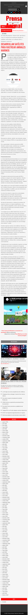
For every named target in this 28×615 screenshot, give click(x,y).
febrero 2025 (5, 452)
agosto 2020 (5, 545)
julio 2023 (4, 485)
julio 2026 (4, 423)
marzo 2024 (5, 471)
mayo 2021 (4, 529)
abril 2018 (4, 593)
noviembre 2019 (6, 560)
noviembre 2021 (6, 519)
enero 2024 (5, 475)
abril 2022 (4, 511)
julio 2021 (4, 526)
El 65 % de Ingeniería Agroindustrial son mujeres (13, 412)
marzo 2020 (5, 553)
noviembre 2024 (6, 458)
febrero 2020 (5, 555)
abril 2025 (4, 449)
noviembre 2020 (6, 540)
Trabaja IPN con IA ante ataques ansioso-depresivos (14, 410)
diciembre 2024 (5, 456)
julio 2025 (4, 444)
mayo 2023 (4, 488)
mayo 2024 (4, 468)
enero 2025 (5, 454)
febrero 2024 (5, 473)
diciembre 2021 (5, 517)
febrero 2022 (5, 514)
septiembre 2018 (6, 584)
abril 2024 (4, 470)
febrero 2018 (5, 595)
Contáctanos (17, 6)
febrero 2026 (5, 432)
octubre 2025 (5, 439)
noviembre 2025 (6, 437)
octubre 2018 (5, 583)
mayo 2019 (4, 571)
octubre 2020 (5, 541)
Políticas (10, 6)
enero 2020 (5, 557)
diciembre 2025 (5, 435)
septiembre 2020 (6, 543)
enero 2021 (5, 536)
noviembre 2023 (6, 478)
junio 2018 (4, 589)
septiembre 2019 (6, 564)
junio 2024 (4, 466)
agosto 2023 (5, 483)
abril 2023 (4, 490)
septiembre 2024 (6, 461)
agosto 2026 (5, 422)
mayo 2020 (4, 550)
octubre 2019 (5, 562)
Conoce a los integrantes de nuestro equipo (14, 4)
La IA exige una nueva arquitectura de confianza (13, 391)
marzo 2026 (5, 430)
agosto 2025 (5, 442)
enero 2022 (5, 516)
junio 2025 (4, 446)
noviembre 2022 (6, 499)
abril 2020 (4, 552)
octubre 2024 (5, 459)
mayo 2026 (4, 427)
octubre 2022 (5, 500)
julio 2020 (4, 547)
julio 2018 (4, 588)
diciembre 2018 (5, 579)
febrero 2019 (5, 576)
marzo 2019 (5, 574)
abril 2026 (4, 428)
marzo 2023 (5, 492)
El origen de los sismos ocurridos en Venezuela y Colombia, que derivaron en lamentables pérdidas (12, 386)
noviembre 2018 (6, 581)
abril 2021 (4, 531)
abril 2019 (4, 572)
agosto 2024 (5, 463)
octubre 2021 (5, 521)
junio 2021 (4, 528)
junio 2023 (4, 487)
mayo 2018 (4, 591)
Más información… (5, 363)
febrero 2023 (5, 493)
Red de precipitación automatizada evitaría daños (13, 415)
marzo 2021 (5, 533)
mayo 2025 (4, 447)
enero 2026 (5, 434)
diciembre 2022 (5, 497)
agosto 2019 (5, 565)
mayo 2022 (4, 509)
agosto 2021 (5, 524)
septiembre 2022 (6, 502)
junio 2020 (4, 548)
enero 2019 (5, 577)
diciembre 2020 (5, 538)
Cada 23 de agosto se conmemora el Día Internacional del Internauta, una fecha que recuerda (13, 361)
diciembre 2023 (5, 476)
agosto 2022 (5, 504)
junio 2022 (4, 507)
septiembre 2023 (6, 482)
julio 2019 (4, 567)
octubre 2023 (5, 480)
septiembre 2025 (6, 440)
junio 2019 (4, 569)
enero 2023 (5, 495)
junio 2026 (4, 425)
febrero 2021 (5, 535)
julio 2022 (4, 506)
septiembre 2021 (6, 523)
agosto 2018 (5, 586)
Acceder (4, 601)
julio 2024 (4, 464)
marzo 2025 (5, 451)
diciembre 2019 (5, 559)
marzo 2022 (5, 512)
